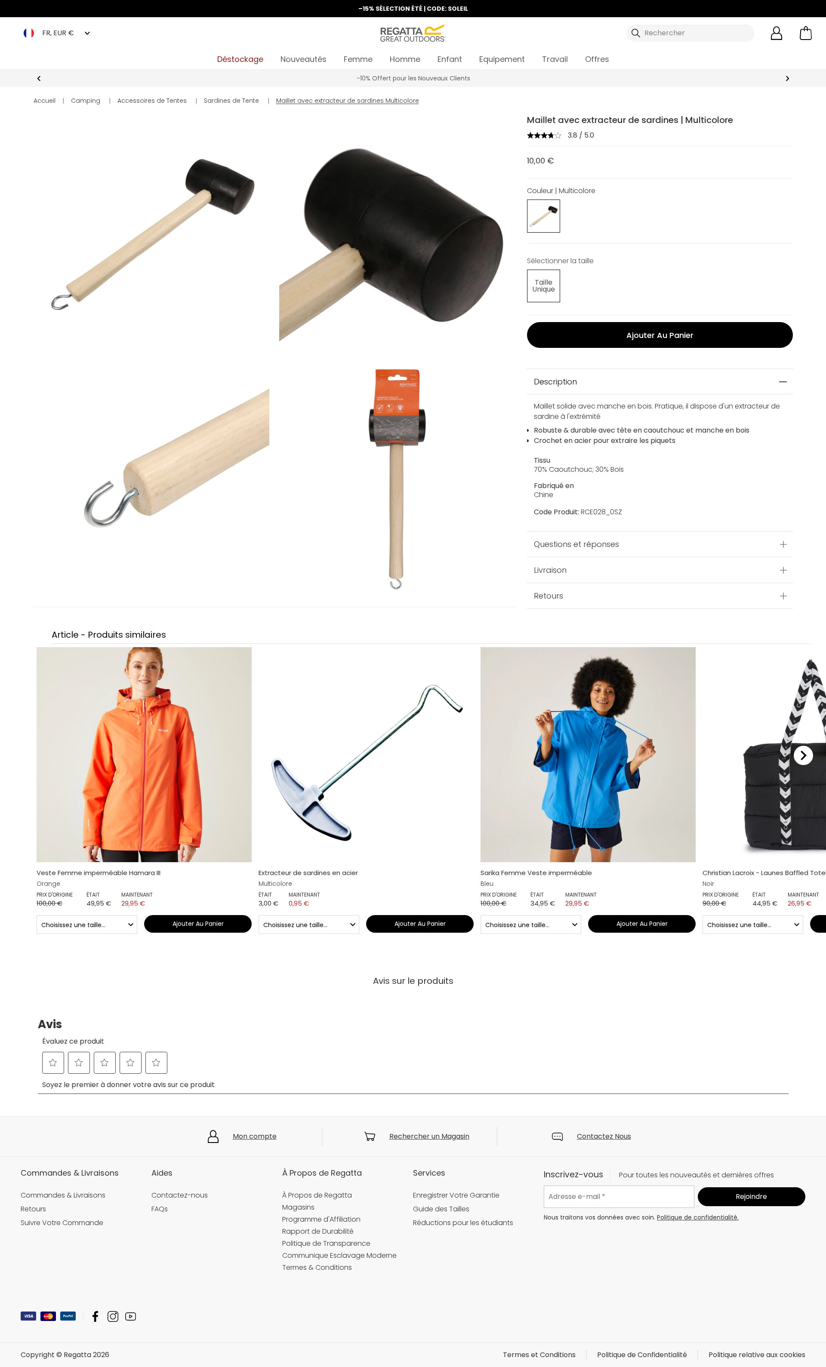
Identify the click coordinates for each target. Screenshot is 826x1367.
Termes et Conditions (539, 1355)
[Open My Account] (776, 33)
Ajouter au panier (659, 335)
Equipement (502, 59)
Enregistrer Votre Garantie (456, 1195)
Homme (405, 59)
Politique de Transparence (326, 1243)
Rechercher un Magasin (429, 1136)
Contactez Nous (604, 1136)
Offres (597, 59)
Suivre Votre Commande (62, 1223)
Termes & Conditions (317, 1267)
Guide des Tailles (441, 1209)
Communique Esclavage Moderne (339, 1255)
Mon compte (255, 1136)
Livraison (550, 570)
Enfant (450, 59)
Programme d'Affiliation (321, 1219)
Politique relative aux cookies (757, 1355)
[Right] (803, 755)
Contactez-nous (179, 1195)
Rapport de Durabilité (318, 1231)
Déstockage (240, 59)
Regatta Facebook (95, 1316)
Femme (358, 59)
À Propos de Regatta (317, 1195)
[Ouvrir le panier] (806, 33)
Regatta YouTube (130, 1316)
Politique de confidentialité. (698, 1217)
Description (555, 381)
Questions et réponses (576, 544)
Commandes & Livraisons (63, 1195)
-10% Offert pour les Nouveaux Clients (413, 78)
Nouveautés (303, 59)
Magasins (298, 1207)
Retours (548, 595)
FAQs (159, 1209)
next (787, 78)
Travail (555, 59)
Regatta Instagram (113, 1316)
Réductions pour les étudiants (463, 1223)
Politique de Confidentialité (642, 1355)
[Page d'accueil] (413, 32)
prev (39, 78)
